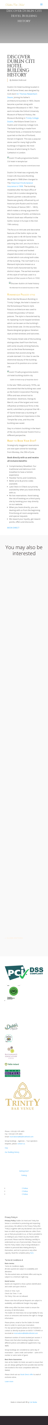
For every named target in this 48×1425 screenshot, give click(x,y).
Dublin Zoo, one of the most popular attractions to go (22, 718)
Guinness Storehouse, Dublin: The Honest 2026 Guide (23, 876)
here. (32, 1253)
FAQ (6, 1148)
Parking (24, 1175)
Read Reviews (13, 1001)
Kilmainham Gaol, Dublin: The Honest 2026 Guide (23, 792)
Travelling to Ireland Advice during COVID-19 (23, 612)
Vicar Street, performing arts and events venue (24, 912)
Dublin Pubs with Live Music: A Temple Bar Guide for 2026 (22, 574)
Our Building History (12, 1152)
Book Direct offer (26, 1374)
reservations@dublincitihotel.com (21, 1137)
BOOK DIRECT (13, 527)
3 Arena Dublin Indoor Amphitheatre (22, 680)
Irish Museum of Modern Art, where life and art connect (23, 837)
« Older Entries (14, 938)
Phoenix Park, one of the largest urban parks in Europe (24, 755)
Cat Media (33, 1402)
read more (12, 593)
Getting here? (24, 1171)
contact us (21, 1144)
